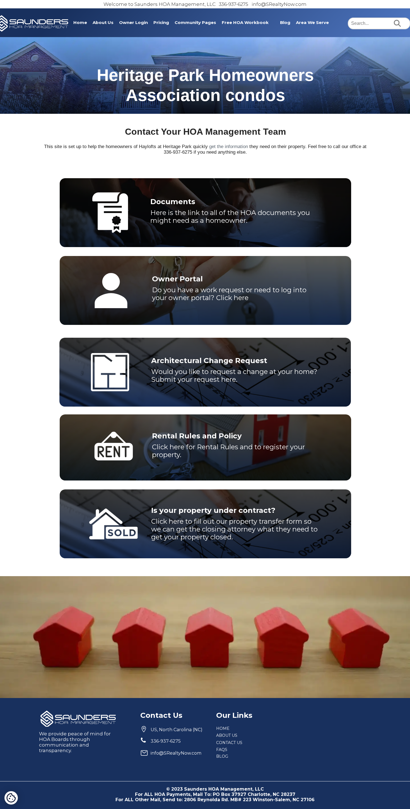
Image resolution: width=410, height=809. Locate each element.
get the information (228, 146)
